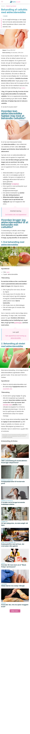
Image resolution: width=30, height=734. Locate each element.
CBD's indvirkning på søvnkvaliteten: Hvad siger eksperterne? (14, 461)
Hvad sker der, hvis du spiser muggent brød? (14, 605)
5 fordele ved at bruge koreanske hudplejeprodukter (13, 503)
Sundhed (3, 603)
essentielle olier (7, 389)
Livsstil (3, 563)
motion (23, 88)
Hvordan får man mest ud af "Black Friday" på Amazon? (13, 566)
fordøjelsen (15, 184)
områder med (7, 404)
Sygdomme (4, 584)
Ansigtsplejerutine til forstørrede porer (13, 482)
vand (7, 272)
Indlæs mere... (15, 611)
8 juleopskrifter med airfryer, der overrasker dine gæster (12, 545)
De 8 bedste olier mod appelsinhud (15, 214)
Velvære (3, 6)
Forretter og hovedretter (8, 542)
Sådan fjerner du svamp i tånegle (13, 586)
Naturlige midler (5, 459)
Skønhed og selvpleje (11, 6)
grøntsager (18, 322)
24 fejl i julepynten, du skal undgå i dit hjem (14, 524)
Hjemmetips (4, 521)
